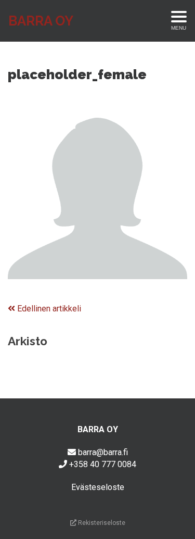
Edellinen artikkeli (48, 309)
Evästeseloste (97, 487)
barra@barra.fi (103, 452)
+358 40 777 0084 (102, 464)
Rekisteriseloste (100, 523)
